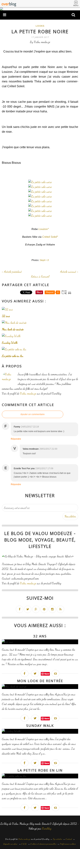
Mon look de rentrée (40, 681)
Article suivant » (69, 271)
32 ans (40, 636)
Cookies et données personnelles (43, 844)
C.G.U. (24, 844)
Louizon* (44, 228)
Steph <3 (44, 260)
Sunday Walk (40, 725)
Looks (40, 25)
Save (46, 673)
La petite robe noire (40, 31)
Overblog (46, 828)
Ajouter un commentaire (32, 414)
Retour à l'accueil (40, 276)
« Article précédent (12, 271)
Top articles (57, 839)
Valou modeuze (28, 393)
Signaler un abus (10, 844)
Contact (69, 839)
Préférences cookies (68, 844)
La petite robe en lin (40, 770)
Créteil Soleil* (50, 236)
